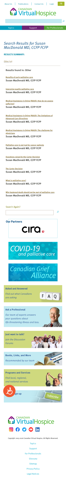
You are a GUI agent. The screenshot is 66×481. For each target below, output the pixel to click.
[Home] (33, 8)
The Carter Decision (14, 168)
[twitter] (24, 429)
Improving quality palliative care (20, 88)
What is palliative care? (16, 180)
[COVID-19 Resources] (33, 251)
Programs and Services (17, 372)
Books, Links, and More (18, 355)
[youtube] (31, 429)
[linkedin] (37, 429)
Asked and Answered (16, 288)
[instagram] (11, 429)
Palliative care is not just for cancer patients (25, 144)
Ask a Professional (15, 309)
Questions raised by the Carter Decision (23, 156)
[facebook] (18, 429)
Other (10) (8, 61)
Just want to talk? (14, 334)
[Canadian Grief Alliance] (33, 272)
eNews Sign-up (13, 393)
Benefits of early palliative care (19, 77)
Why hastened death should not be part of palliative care (30, 192)
